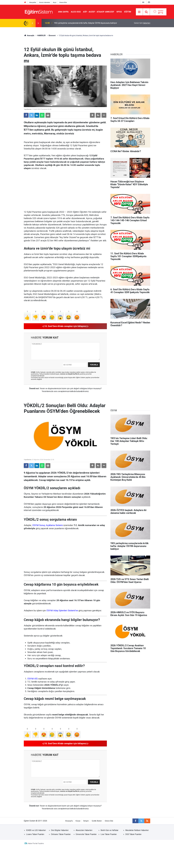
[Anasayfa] (25, 2)
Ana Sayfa (63, 12)
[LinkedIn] (36, 115)
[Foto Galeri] (149, 2)
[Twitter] (31, 115)
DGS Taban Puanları (133, 834)
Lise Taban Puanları (109, 834)
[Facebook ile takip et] (135, 820)
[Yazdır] (48, 115)
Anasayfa (30, 35)
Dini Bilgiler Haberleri (60, 830)
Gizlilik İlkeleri (97, 821)
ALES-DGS (76, 12)
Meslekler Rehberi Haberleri (137, 830)
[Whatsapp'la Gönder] (42, 115)
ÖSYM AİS (32, 678)
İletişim (86, 821)
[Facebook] (26, 115)
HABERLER (41, 35)
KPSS (119, 12)
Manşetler (32, 2)
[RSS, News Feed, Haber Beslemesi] (147, 820)
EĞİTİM (127, 12)
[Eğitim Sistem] (38, 12)
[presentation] (32, 23)
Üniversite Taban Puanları (86, 834)
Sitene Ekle (63, 2)
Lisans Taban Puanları (35, 834)
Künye (78, 821)
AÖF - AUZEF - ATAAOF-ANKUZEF (98, 12)
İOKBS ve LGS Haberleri (36, 830)
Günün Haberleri (44, 2)
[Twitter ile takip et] (141, 820)
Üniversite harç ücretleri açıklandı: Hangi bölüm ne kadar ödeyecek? (81, 23)
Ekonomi (52, 35)
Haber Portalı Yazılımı (36, 843)
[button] (92, 115)
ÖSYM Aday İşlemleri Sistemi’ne (62, 610)
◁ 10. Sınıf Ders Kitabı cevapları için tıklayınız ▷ (65, 326)
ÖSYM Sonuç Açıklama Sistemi (47, 525)
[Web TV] (143, 2)
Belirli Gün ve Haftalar (109, 830)
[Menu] (139, 12)
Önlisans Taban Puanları (61, 834)
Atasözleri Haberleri (84, 830)
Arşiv (54, 2)
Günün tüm (142, 23)
